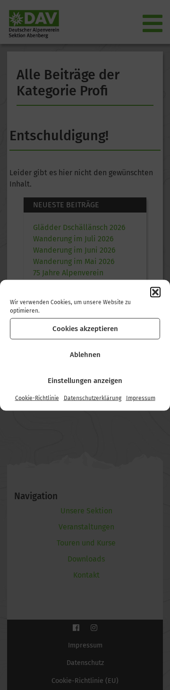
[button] (155, 292)
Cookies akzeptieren (85, 328)
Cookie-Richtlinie (37, 397)
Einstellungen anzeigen (85, 380)
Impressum (140, 397)
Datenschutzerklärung (92, 397)
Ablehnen (85, 354)
